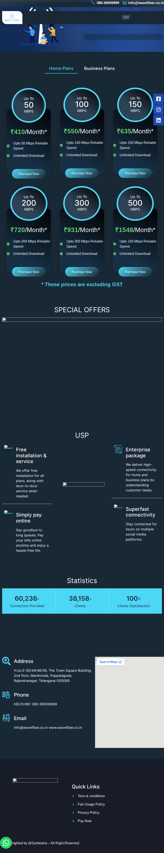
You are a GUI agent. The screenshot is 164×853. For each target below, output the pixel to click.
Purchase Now (28, 174)
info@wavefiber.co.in (31, 727)
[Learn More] (8, 719)
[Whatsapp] (6, 843)
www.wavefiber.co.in (65, 727)
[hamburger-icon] (126, 17)
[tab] (61, 68)
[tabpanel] (82, 175)
